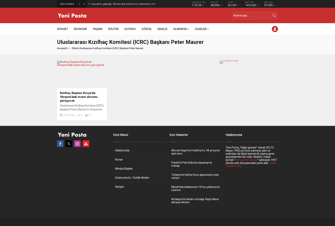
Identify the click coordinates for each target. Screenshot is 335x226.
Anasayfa (62, 48)
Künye (119, 159)
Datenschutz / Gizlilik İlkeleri (132, 177)
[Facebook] (60, 143)
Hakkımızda (122, 150)
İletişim (119, 186)
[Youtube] (86, 143)
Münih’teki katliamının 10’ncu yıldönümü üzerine (195, 188)
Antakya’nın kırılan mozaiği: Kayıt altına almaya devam (195, 201)
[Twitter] (69, 143)
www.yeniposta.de (246, 159)
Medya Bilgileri (124, 168)
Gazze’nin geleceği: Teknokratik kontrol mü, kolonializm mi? (123, 4)
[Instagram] (77, 143)
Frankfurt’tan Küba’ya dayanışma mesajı (191, 164)
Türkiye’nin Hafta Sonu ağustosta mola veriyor (195, 176)
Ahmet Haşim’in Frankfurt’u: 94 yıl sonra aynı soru (195, 152)
